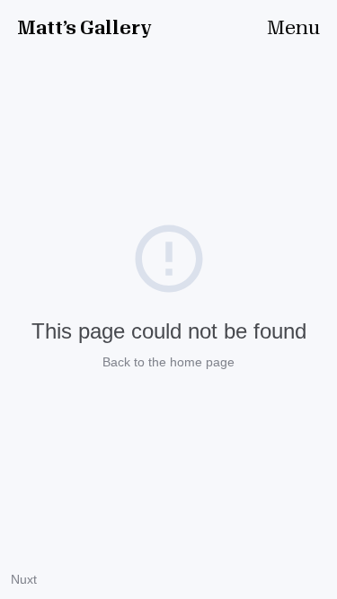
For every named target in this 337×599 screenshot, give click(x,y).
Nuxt (24, 579)
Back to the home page (168, 362)
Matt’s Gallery (84, 28)
